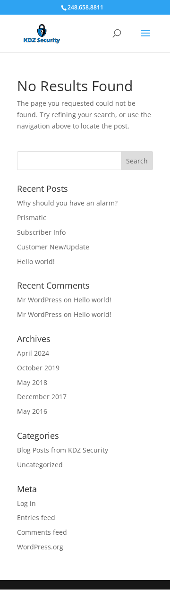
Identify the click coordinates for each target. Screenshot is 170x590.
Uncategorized (40, 464)
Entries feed (36, 517)
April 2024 (33, 353)
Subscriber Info (41, 232)
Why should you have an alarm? (67, 202)
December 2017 (42, 396)
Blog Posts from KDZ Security (62, 449)
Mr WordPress (39, 299)
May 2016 (32, 411)
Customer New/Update (53, 246)
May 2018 (32, 382)
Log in (26, 503)
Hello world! (36, 261)
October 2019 (38, 367)
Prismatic (31, 217)
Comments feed (42, 532)
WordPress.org (40, 546)
